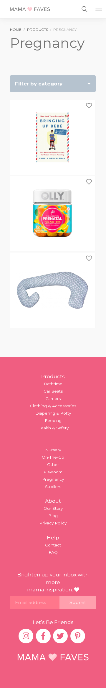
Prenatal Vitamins (32, 284)
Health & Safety (53, 427)
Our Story (53, 508)
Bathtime (53, 383)
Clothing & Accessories (53, 405)
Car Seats (53, 391)
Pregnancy (53, 479)
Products (53, 376)
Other (53, 464)
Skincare (23, 292)
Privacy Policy (53, 523)
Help (53, 538)
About (53, 501)
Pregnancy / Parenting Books (44, 275)
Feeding (53, 420)
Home (15, 29)
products (37, 29)
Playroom (53, 472)
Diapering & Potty (53, 413)
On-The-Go (53, 457)
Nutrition (24, 267)
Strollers (53, 486)
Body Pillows (28, 250)
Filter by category (38, 84)
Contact (53, 545)
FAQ (53, 552)
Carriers (53, 398)
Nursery (53, 450)
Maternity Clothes (33, 258)
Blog (53, 515)
